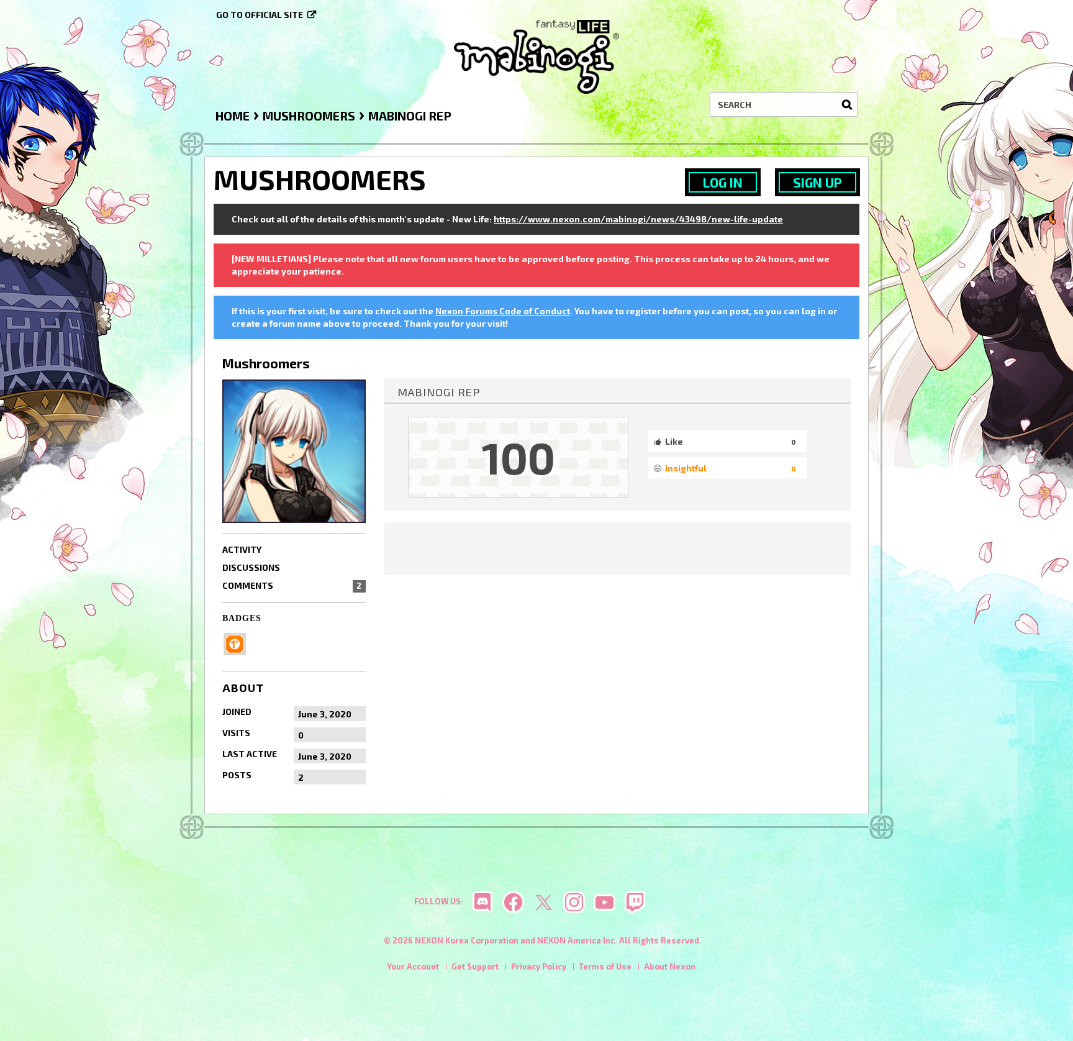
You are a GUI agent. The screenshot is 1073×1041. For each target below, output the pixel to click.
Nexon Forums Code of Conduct (502, 311)
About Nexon (669, 966)
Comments (291, 585)
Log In (723, 182)
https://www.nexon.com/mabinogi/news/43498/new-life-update (638, 219)
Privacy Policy (538, 966)
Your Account (413, 966)
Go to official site (259, 14)
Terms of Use (605, 966)
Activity (241, 549)
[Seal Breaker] (238, 643)
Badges (241, 618)
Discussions (251, 567)
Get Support (475, 966)
